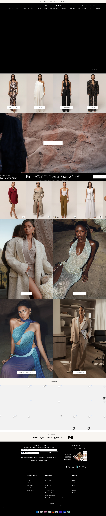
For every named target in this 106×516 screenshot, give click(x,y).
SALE (91, 8)
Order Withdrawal (30, 490)
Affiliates (74, 480)
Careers (74, 487)
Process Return (30, 487)
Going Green (48, 482)
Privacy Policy (38, 460)
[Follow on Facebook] (67, 448)
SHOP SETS (93, 107)
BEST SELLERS (54, 8)
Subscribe (49, 452)
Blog (73, 477)
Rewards (28, 477)
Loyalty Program (76, 492)
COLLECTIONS (82, 8)
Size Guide (29, 480)
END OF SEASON (42, 8)
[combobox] (23, 453)
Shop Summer (79, 293)
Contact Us (29, 482)
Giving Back (48, 480)
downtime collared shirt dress (8, 217)
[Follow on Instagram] (71, 448)
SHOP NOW (53, 70)
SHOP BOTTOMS (66, 107)
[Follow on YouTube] (80, 448)
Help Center (47, 477)
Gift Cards (74, 482)
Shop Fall (26, 293)
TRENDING (72, 8)
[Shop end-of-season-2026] (53, 38)
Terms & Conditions (49, 490)
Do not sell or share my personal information (54, 497)
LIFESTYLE (98, 8)
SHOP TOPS (40, 107)
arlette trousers (56, 215)
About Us (74, 490)
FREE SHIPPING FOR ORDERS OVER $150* (53, 1)
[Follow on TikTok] (84, 448)
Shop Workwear (79, 372)
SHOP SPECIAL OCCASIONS (26, 372)
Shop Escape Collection (53, 143)
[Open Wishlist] (94, 5)
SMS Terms (45, 460)
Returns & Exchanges (49, 492)
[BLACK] (58, 217)
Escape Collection (28, 8)
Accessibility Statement (50, 495)
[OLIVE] (56, 217)
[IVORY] (54, 217)
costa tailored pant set (84, 217)
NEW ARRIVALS (9, 8)
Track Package (30, 485)
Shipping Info (48, 485)
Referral (74, 485)
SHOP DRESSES (13, 107)
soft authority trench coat (33, 217)
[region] (53, 38)
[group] (53, 177)
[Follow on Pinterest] (76, 448)
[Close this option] (3, 507)
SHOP (17, 8)
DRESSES (63, 8)
